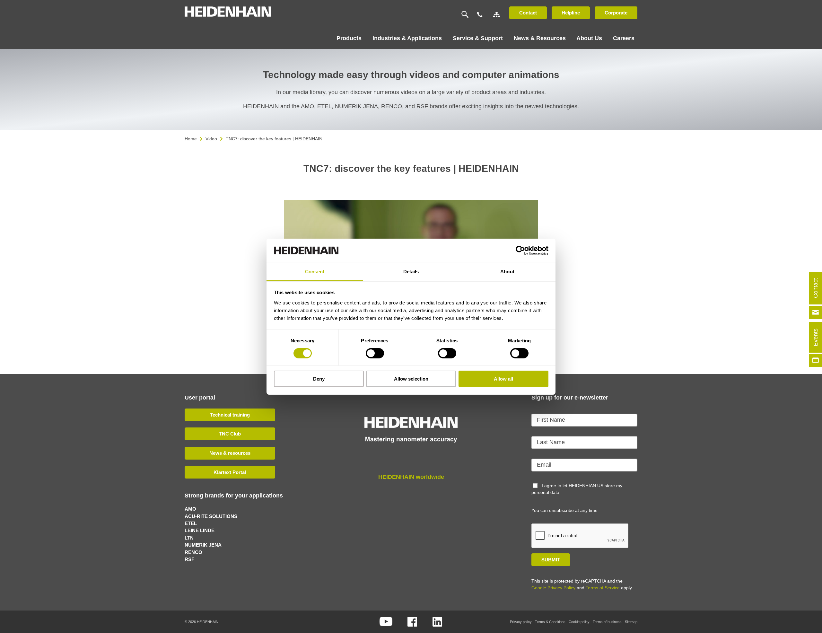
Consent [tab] (314, 271)
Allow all (503, 379)
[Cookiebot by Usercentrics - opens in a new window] (520, 250)
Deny (319, 379)
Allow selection (411, 379)
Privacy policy (521, 622)
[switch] (375, 353)
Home (191, 138)
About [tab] (507, 271)
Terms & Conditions (550, 622)
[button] (517, 209)
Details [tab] (411, 271)
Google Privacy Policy (553, 587)
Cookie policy (579, 622)
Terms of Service (603, 587)
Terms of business (607, 622)
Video (211, 138)
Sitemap (631, 622)
